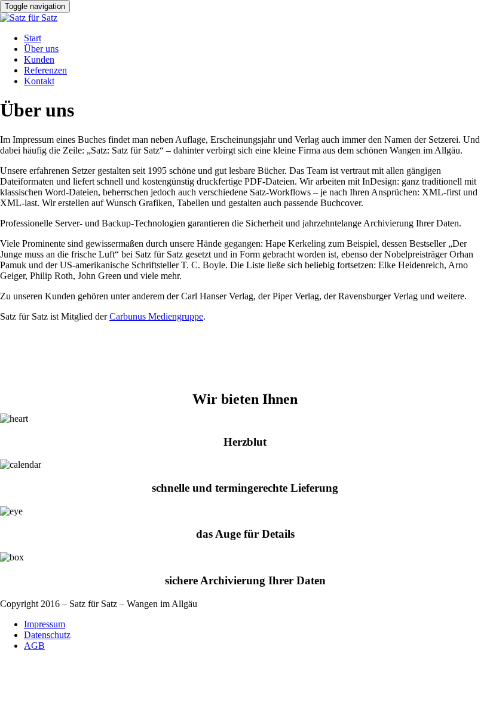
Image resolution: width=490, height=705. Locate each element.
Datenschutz (47, 635)
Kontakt (39, 81)
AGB (34, 645)
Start (32, 38)
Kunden (39, 59)
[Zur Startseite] (28, 18)
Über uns (41, 49)
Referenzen (45, 70)
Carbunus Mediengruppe (156, 316)
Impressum (44, 624)
